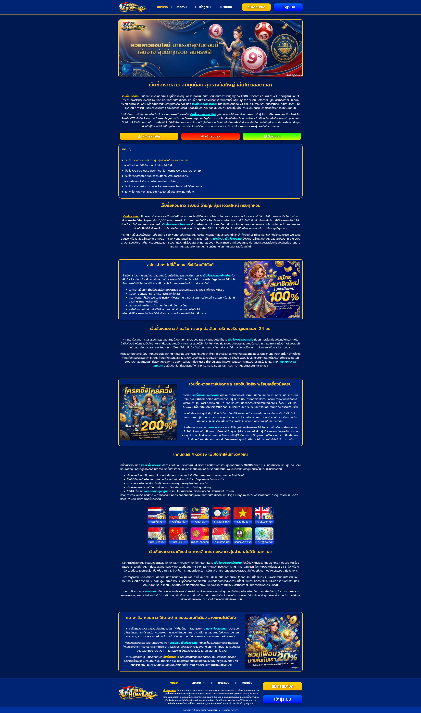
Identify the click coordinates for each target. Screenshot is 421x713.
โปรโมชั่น (226, 7)
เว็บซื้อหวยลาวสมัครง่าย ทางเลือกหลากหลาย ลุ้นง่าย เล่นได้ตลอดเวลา (163, 187)
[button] (298, 149)
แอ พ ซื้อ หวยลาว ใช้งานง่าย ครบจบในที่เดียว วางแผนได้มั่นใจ (159, 192)
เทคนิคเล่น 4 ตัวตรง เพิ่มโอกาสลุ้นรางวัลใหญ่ (152, 181)
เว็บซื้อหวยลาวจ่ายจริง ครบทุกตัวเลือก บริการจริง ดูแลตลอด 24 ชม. (162, 171)
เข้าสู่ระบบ (205, 7)
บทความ (181, 7)
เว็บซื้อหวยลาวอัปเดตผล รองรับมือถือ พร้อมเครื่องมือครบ (156, 176)
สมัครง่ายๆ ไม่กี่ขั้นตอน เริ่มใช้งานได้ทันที (149, 165)
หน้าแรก (162, 7)
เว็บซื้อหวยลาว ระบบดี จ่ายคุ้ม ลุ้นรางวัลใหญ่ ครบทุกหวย (156, 160)
